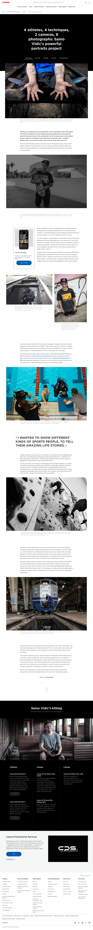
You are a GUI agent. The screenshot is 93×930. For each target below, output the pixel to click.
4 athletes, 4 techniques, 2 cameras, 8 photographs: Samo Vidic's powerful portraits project (46, 39)
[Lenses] (32, 6)
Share (46, 691)
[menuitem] (28, 58)
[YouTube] (89, 923)
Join (13, 854)
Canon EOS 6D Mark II (17, 802)
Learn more (10, 859)
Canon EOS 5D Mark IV (18, 774)
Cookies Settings (20, 918)
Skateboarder (63, 58)
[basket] (89, 2)
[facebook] (75, 923)
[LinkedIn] (82, 923)
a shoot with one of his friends (40, 356)
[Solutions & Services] (57, 6)
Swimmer (45, 58)
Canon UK (5, 922)
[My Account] (85, 2)
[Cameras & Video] (27, 6)
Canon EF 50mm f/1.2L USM (73, 774)
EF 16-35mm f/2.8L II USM (61, 566)
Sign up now (24, 262)
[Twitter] (86, 923)
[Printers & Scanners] (44, 6)
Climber (53, 58)
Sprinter (37, 58)
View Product (14, 793)
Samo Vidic (28, 58)
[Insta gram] (79, 923)
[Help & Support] (67, 6)
